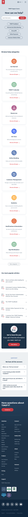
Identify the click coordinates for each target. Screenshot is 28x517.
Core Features (4, 459)
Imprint (2, 513)
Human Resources (5, 435)
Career (15, 454)
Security (3, 466)
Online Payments (14, 34)
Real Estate (3, 433)
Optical (3, 451)
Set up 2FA (14, 30)
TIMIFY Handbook (14, 23)
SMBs (2, 424)
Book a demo (17, 431)
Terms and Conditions (10, 513)
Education (3, 437)
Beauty (2, 442)
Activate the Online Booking (14, 27)
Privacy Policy (19, 513)
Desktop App (17, 439)
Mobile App (17, 443)
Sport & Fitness (4, 446)
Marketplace (4, 463)
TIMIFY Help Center (5, 482)
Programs (16, 468)
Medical (3, 444)
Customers (16, 456)
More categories (13, 264)
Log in (15, 427)
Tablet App (16, 441)
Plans (2, 474)
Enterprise (3, 427)
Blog (15, 459)
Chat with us (14, 344)
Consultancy (4, 448)
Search (22, 18)
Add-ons (3, 461)
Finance (3, 431)
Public (2, 440)
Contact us (7, 409)
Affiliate (16, 470)
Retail (2, 429)
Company (16, 452)
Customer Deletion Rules (14, 37)
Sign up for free (17, 424)
